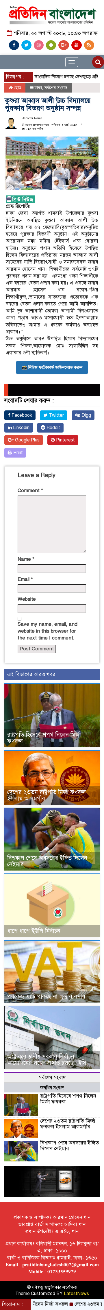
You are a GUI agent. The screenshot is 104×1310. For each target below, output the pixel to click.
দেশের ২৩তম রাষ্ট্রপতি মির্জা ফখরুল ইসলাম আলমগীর (46, 795)
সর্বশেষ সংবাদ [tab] (52, 1078)
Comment (30, 490)
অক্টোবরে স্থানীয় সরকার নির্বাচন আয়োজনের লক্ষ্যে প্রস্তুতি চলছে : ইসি (46, 1060)
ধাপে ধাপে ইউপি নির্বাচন (33, 931)
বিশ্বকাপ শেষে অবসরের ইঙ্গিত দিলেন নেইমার (47, 861)
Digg (85, 415)
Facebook (21, 415)
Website (27, 599)
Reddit (52, 428)
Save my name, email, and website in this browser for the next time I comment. (47, 631)
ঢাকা (38, 87)
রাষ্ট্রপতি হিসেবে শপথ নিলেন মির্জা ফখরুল (44, 738)
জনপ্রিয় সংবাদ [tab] (52, 1088)
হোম (17, 87)
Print (17, 453)
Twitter (56, 415)
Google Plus (27, 440)
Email (25, 579)
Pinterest (65, 440)
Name (26, 559)
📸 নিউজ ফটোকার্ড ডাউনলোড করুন (52, 367)
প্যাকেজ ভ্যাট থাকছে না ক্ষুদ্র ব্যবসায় (46, 996)
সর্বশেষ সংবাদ (55, 87)
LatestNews (76, 1293)
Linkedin (20, 428)
